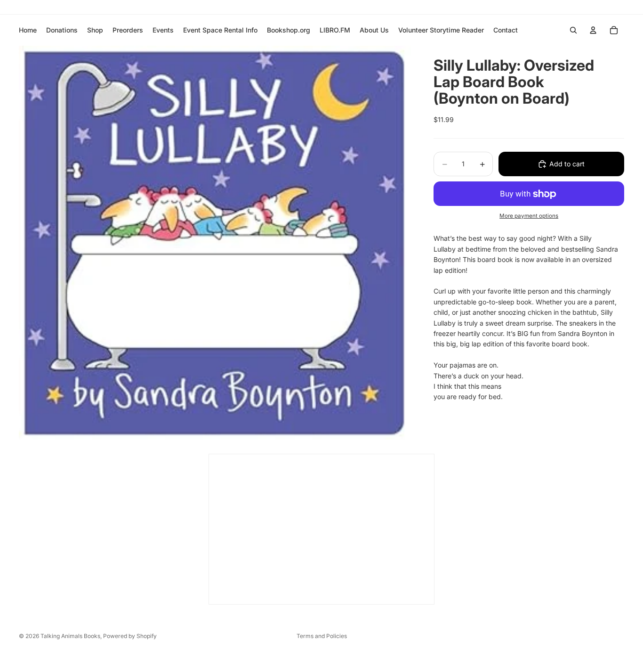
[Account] (593, 30)
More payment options (528, 216)
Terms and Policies (322, 635)
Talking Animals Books (70, 635)
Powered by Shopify (130, 635)
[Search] (573, 30)
